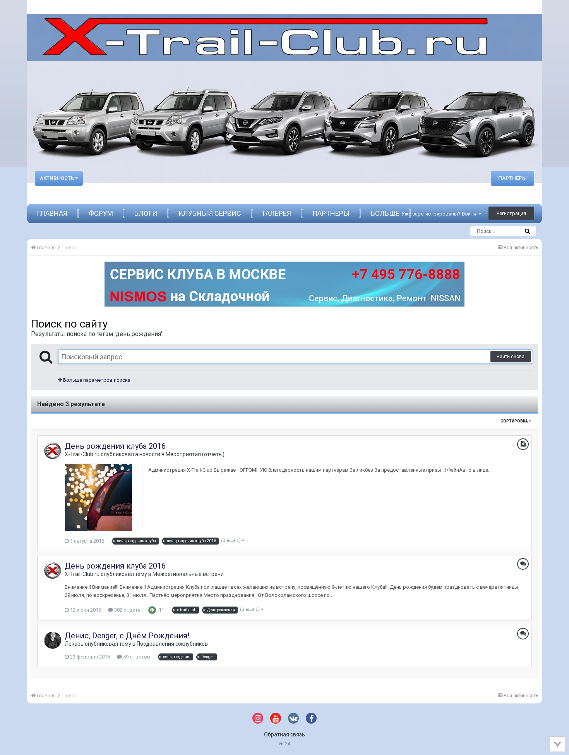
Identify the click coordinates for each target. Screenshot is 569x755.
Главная (52, 213)
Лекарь (74, 644)
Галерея (276, 213)
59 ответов (136, 657)
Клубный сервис (209, 213)
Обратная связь (284, 734)
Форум (101, 213)
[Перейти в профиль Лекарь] (52, 640)
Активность (57, 178)
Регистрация (511, 213)
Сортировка (514, 421)
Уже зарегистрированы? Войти (439, 214)
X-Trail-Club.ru (82, 454)
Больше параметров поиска (96, 380)
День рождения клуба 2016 (115, 446)
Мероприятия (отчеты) (195, 454)
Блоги (145, 213)
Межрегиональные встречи (188, 574)
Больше (385, 213)
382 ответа (127, 610)
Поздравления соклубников (172, 644)
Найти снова (510, 356)
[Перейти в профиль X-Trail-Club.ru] (52, 450)
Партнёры (512, 178)
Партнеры (331, 213)
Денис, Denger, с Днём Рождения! (127, 635)
